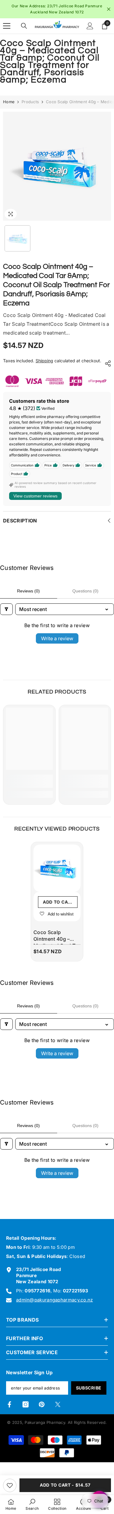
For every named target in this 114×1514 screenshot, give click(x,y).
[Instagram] (25, 1406)
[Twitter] (58, 1406)
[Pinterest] (41, 1406)
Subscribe (89, 1389)
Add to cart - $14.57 (65, 1485)
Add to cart (58, 903)
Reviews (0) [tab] (28, 592)
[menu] (6, 27)
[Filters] (6, 610)
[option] (57, 9)
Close (108, 10)
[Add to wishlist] (9, 1485)
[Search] (24, 27)
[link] (29, 782)
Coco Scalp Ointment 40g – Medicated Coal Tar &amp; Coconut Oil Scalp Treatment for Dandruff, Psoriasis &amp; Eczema (56, 938)
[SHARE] (106, 364)
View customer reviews (35, 497)
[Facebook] (9, 1406)
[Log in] (90, 27)
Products (30, 103)
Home (9, 103)
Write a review (57, 640)
